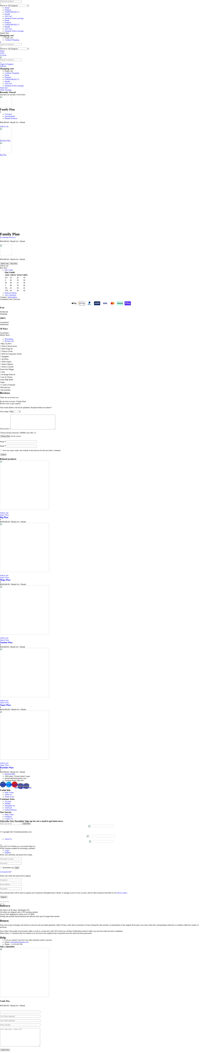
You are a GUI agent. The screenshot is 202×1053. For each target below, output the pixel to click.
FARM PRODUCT (12, 12)
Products (8, 10)
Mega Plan (5, 580)
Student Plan (6, 642)
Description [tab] (9, 339)
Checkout (8, 808)
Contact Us (9, 819)
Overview (8, 114)
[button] (0, 42)
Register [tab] (8, 853)
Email (3, 446)
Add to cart (4, 126)
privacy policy (122, 893)
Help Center (9, 792)
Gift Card (8, 16)
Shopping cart (10, 806)
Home (7, 8)
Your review (5, 429)
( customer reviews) (7, 237)
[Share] (3, 901)
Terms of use (9, 797)
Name (3, 442)
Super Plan (5, 705)
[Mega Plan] (24, 571)
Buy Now (14, 263)
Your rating (5, 412)
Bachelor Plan (7, 767)
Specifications (10, 116)
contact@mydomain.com (19, 942)
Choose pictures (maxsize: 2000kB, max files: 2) (18, 433)
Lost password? (6, 872)
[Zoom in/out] (8, 901)
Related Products (11, 118)
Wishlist (8, 804)
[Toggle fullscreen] (6, 901)
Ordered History (11, 810)
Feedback (8, 817)
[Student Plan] (24, 634)
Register (4, 897)
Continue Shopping (12, 40)
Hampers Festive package (14, 18)
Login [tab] (7, 850)
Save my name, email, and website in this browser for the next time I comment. (32, 450)
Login (17, 868)
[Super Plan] (24, 697)
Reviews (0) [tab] (9, 341)
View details (4, 231)
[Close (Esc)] (1, 901)
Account (8, 801)
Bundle (7, 14)
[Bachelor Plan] (24, 759)
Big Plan (4, 517)
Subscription (12, 297)
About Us (8, 795)
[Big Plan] (24, 509)
